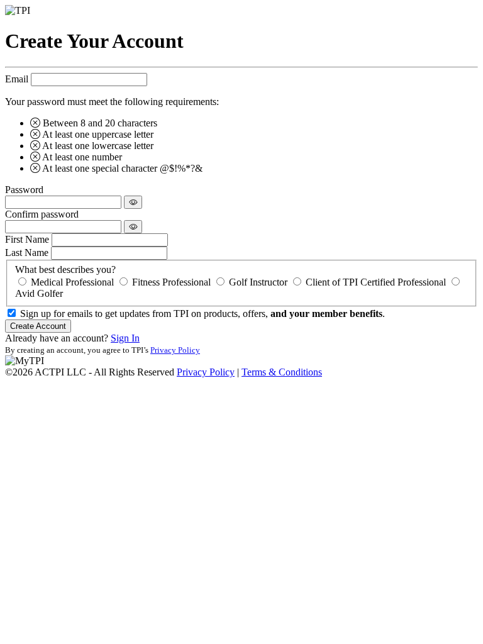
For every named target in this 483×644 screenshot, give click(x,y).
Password (24, 189)
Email (16, 79)
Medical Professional (72, 282)
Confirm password (42, 214)
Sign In (125, 338)
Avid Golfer (39, 293)
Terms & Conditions (282, 372)
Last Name (26, 252)
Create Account (38, 326)
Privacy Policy (175, 350)
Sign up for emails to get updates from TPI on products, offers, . (202, 313)
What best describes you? (65, 269)
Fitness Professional (171, 282)
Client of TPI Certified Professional (376, 282)
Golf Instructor (258, 282)
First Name (27, 239)
